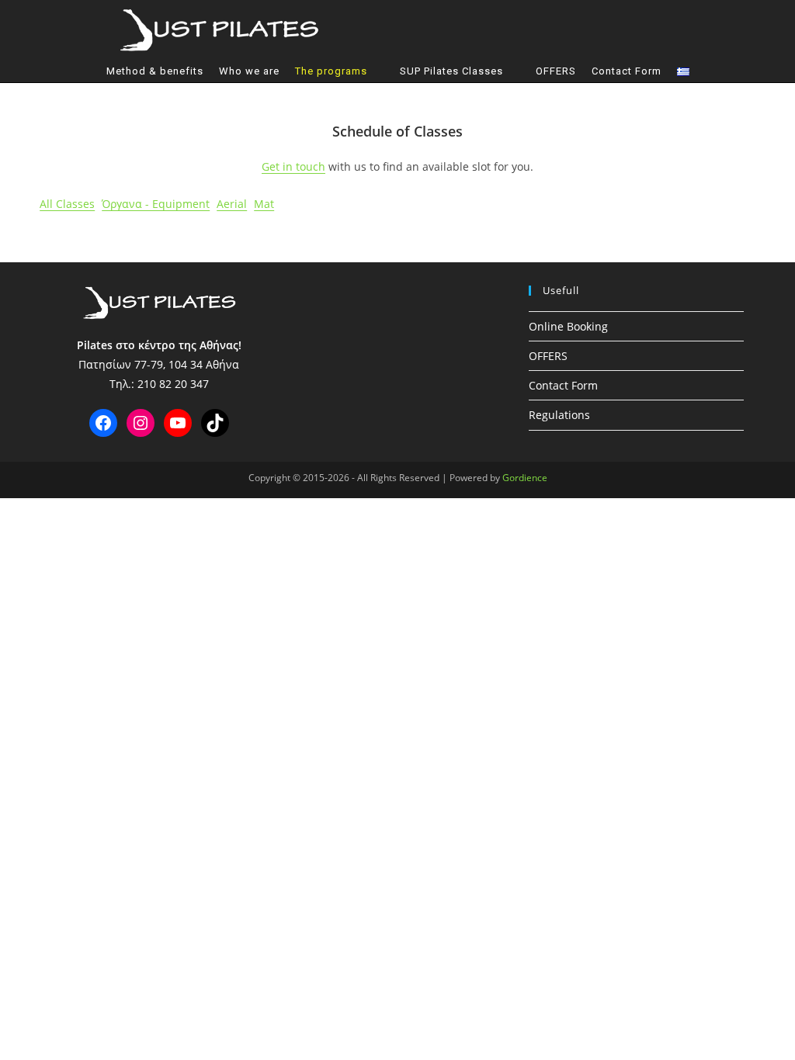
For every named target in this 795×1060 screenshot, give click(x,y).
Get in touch (293, 166)
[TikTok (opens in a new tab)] (613, 28)
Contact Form (563, 385)
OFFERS (548, 355)
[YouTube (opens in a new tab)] (588, 28)
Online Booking (568, 326)
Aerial (232, 203)
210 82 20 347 (173, 383)
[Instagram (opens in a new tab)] (563, 28)
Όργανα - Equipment (156, 203)
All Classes (67, 203)
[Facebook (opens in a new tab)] (538, 28)
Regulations (559, 414)
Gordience (524, 477)
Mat (264, 203)
